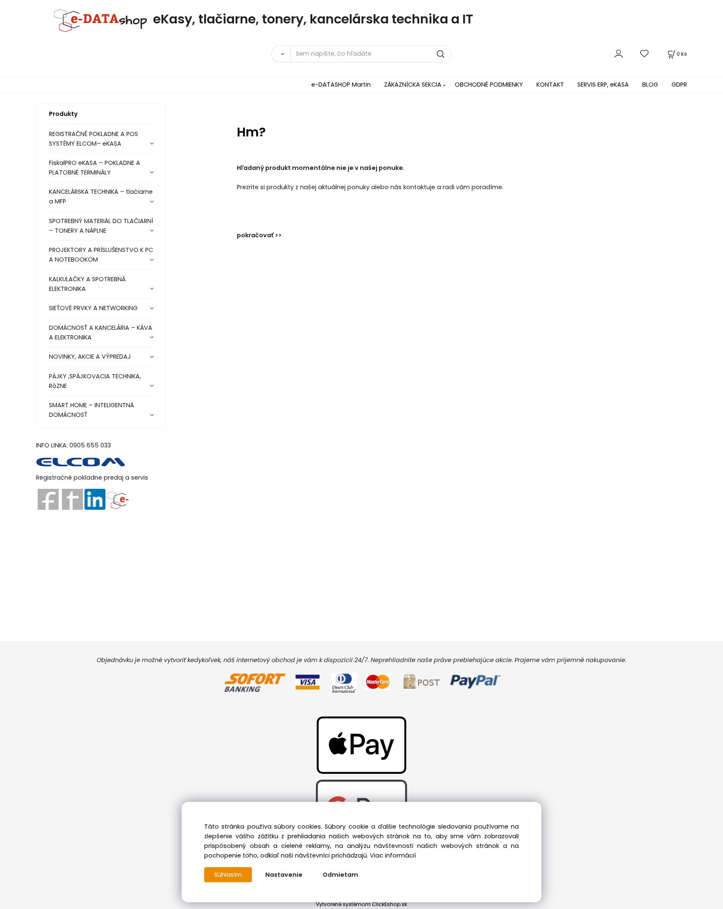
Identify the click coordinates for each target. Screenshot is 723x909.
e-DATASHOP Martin (341, 84)
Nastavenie (284, 874)
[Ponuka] (117, 499)
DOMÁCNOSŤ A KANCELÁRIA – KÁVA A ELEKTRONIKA (100, 333)
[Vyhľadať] (280, 54)
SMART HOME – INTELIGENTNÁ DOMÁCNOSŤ (91, 410)
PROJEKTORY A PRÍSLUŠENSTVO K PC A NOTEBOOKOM (101, 255)
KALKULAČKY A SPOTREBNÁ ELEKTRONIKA (87, 284)
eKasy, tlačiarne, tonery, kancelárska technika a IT (313, 19)
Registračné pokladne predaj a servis (92, 477)
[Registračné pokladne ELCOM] (81, 461)
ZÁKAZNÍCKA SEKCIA (412, 84)
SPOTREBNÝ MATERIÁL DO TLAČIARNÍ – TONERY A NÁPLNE (101, 226)
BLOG (650, 84)
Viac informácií (393, 855)
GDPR (679, 84)
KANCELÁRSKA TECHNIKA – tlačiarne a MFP (101, 196)
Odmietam (340, 874)
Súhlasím (228, 874)
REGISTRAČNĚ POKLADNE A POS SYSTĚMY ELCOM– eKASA (93, 139)
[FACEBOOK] (48, 499)
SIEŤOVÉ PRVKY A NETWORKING (93, 308)
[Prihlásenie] (618, 54)
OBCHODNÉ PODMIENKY (489, 84)
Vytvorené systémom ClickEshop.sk (361, 904)
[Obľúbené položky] (644, 54)
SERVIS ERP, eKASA (603, 84)
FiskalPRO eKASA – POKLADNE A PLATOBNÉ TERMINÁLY (94, 168)
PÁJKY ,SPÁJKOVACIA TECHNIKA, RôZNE (95, 381)
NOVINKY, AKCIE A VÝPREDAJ (90, 356)
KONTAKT (550, 84)
